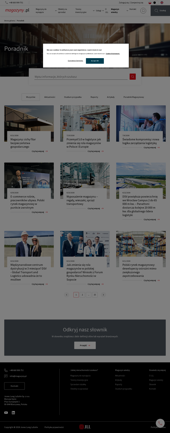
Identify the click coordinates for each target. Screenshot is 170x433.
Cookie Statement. (113, 54)
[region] (86, 55)
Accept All (95, 61)
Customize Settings (75, 61)
